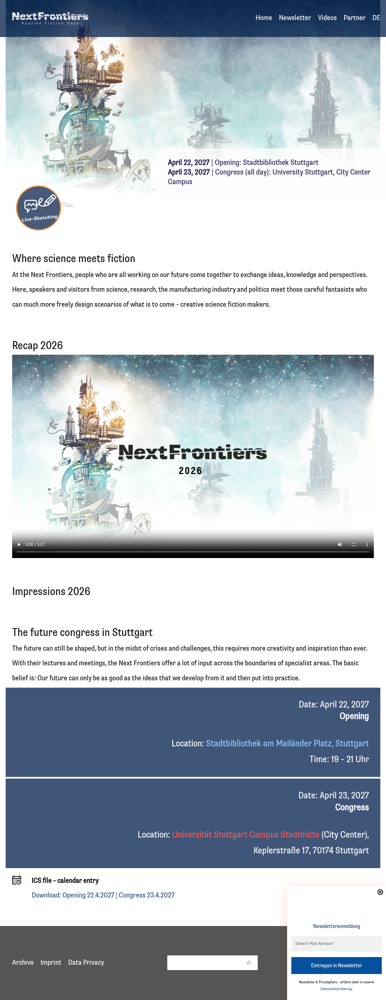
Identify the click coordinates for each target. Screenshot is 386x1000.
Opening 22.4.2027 (88, 895)
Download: (47, 895)
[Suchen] (249, 963)
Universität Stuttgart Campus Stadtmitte (246, 835)
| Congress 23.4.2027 (145, 895)
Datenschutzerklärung (336, 989)
